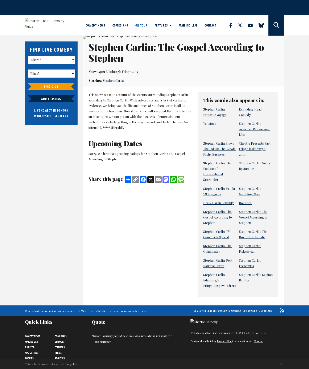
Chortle (258, 341)
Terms (58, 352)
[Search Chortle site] (276, 25)
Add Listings (32, 352)
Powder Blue (224, 341)
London (62, 110)
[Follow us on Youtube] (253, 25)
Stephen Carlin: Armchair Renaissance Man (254, 129)
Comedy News (95, 25)
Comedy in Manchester (232, 310)
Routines (245, 203)
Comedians (120, 25)
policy (73, 364)
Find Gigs (51, 86)
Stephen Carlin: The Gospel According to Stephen (217, 217)
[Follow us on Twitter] (242, 25)
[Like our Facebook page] (233, 25)
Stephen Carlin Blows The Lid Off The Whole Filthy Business (219, 148)
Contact (210, 25)
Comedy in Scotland (260, 310)
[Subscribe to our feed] (281, 310)
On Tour (141, 25)
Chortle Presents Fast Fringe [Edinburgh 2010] (255, 148)
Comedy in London (205, 310)
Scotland (62, 116)
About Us (60, 358)
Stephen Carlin (113, 80)
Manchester (43, 116)
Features (162, 25)
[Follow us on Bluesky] (264, 25)
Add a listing (51, 99)
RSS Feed (29, 347)
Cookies (29, 358)
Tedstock (209, 123)
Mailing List (188, 25)
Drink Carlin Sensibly (218, 203)
